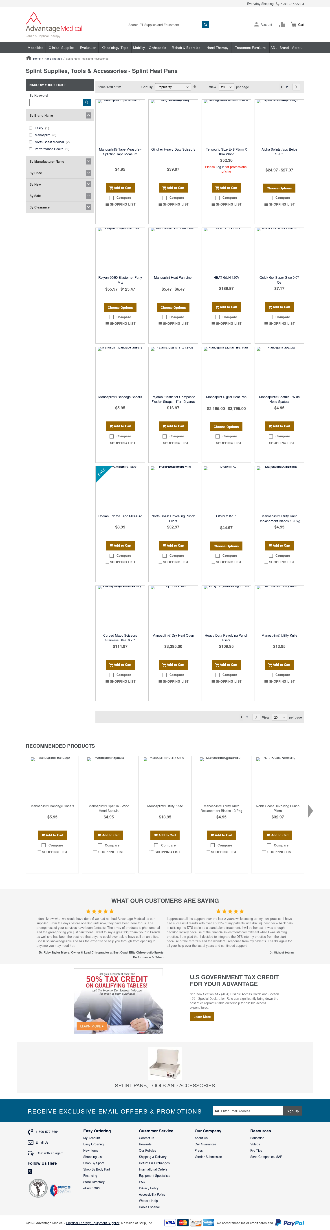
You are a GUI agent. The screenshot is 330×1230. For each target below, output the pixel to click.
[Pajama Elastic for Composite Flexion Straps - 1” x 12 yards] (173, 369)
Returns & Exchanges (154, 1163)
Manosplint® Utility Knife (279, 635)
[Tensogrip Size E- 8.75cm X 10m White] (226, 122)
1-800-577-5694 (292, 4)
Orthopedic (157, 47)
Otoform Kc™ (226, 515)
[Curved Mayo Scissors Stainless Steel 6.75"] (120, 608)
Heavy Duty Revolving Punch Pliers (226, 637)
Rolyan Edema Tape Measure (120, 515)
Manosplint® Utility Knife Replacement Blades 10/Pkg (279, 518)
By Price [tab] (35, 173)
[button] (256, 24)
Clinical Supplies (62, 47)
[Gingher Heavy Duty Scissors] (173, 122)
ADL (274, 47)
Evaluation (88, 47)
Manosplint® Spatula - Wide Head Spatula (279, 399)
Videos (255, 1144)
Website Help (148, 1200)
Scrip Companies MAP (266, 1156)
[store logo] (54, 24)
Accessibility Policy (152, 1194)
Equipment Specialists (154, 1175)
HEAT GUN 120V (226, 277)
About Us (201, 1138)
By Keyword (38, 95)
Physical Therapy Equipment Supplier (92, 1223)
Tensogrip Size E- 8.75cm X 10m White (226, 151)
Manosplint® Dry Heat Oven (173, 635)
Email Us (42, 1142)
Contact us (146, 1138)
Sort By (147, 87)
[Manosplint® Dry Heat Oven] (173, 608)
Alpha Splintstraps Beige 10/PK (279, 151)
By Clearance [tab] (39, 207)
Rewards (145, 1144)
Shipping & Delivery (153, 1156)
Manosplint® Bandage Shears (120, 396)
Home (37, 58)
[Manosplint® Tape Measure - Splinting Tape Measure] (120, 122)
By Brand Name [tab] (41, 115)
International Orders (153, 1169)
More (296, 47)
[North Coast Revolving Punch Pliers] (173, 488)
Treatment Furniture (250, 47)
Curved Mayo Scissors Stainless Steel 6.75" (120, 637)
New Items (90, 1150)
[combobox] (167, 24)
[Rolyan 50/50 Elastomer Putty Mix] (120, 250)
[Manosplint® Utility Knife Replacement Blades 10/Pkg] (279, 488)
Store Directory (94, 1182)
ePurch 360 (91, 1188)
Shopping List (93, 1156)
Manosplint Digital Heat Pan (226, 396)
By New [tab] (35, 184)
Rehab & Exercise (186, 47)
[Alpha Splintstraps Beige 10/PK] (279, 122)
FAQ (142, 1182)
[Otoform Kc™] (226, 488)
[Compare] (283, 24)
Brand (284, 47)
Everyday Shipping (260, 3)
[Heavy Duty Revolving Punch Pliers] (226, 608)
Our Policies (147, 1150)
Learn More (202, 1016)
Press (199, 1150)
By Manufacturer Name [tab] (46, 161)
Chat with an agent (49, 1153)
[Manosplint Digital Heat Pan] (226, 369)
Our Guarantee (205, 1144)
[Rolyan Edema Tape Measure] (120, 488)
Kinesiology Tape (114, 47)
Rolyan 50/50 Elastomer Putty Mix (120, 279)
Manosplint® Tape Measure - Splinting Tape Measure (120, 151)
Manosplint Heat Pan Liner (173, 277)
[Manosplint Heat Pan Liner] (173, 250)
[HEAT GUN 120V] (226, 250)
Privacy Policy (148, 1188)
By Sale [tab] (35, 195)
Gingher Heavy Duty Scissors (173, 149)
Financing (90, 1175)
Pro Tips (256, 1150)
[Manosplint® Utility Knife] (279, 608)
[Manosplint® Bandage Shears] (120, 369)
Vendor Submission (208, 1156)
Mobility (139, 47)
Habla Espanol (149, 1207)
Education (257, 1138)
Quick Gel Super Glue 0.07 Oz (279, 279)
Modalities (36, 47)
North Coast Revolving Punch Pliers (173, 518)
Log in (220, 166)
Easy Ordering (93, 1144)
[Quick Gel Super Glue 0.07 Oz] (279, 250)
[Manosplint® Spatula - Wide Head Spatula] (279, 369)
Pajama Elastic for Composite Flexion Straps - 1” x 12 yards (173, 399)
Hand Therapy (218, 47)
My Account (91, 1138)
